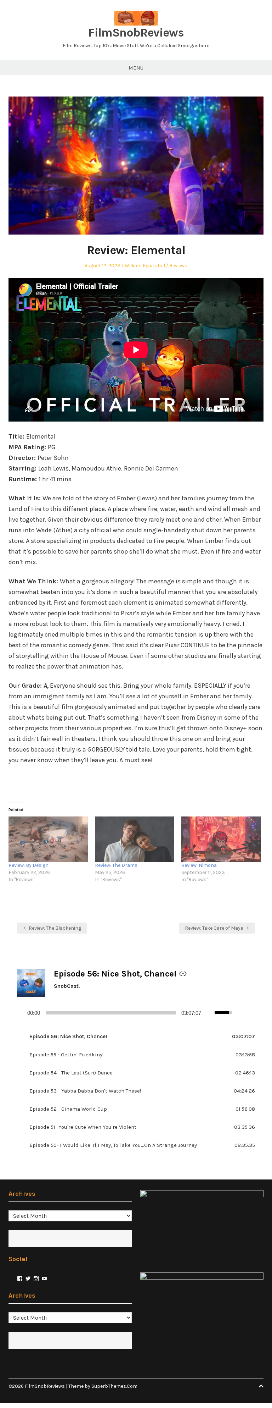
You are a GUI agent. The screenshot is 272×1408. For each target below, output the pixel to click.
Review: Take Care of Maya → (217, 928)
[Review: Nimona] (221, 839)
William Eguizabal (145, 266)
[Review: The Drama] (134, 839)
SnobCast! (67, 986)
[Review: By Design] (48, 839)
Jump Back (241, 1012)
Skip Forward (252, 1012)
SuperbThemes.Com (114, 1386)
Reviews (178, 266)
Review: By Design (28, 865)
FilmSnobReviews (136, 33)
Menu (136, 68)
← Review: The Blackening (52, 928)
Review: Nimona (199, 865)
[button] (136, 1036)
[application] (136, 1013)
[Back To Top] (261, 1386)
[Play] (20, 1012)
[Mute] (209, 1012)
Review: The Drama (116, 865)
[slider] (111, 1012)
